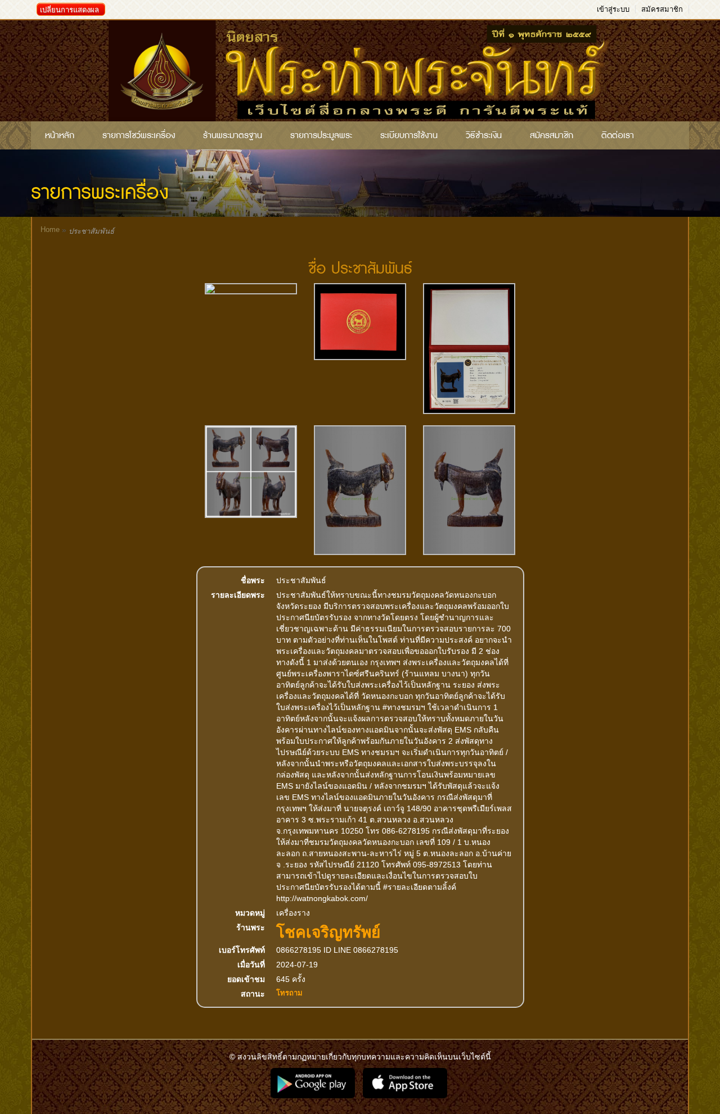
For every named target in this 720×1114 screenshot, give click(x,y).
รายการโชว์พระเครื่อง (138, 135)
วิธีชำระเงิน (484, 135)
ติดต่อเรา (617, 135)
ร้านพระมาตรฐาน (232, 135)
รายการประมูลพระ (321, 135)
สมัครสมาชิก (662, 9)
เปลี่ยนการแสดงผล (69, 10)
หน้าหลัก (59, 135)
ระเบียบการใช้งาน (409, 135)
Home (50, 229)
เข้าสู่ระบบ (613, 9)
